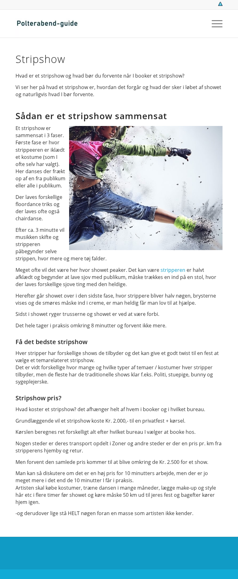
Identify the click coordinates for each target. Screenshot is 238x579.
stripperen (173, 270)
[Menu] (214, 24)
